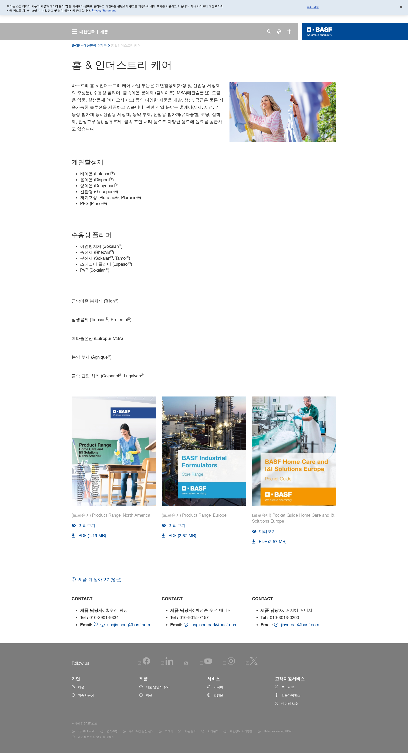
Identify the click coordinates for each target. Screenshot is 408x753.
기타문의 (213, 731)
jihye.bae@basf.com (300, 624)
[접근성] (289, 32)
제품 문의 (190, 731)
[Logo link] (319, 31)
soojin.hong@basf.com (128, 624)
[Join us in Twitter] (252, 663)
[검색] (268, 32)
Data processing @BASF (279, 731)
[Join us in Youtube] (206, 663)
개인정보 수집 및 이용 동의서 (96, 737)
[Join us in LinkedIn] (167, 663)
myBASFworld (86, 731)
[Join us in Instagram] (229, 663)
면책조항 (112, 731)
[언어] (279, 32)
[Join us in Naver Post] (186, 663)
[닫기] (401, 7)
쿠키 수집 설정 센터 (141, 731)
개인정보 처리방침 (241, 731)
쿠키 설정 (313, 7)
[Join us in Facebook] (144, 663)
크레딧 (169, 731)
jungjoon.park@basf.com (214, 624)
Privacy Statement (104, 10)
